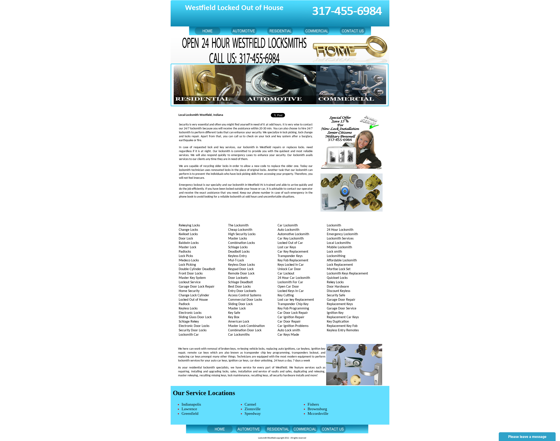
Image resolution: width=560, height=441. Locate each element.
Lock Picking (187, 265)
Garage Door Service (341, 308)
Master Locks (237, 238)
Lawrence (189, 409)
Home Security (189, 291)
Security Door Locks (192, 330)
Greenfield (190, 413)
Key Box (233, 317)
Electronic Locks (190, 313)
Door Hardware (338, 286)
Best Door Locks (239, 286)
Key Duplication (338, 321)
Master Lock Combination (246, 326)
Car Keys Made (288, 335)
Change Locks (188, 230)
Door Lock (186, 238)
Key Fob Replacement (293, 260)
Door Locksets (238, 278)
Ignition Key (335, 313)
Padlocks (185, 251)
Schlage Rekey (189, 321)
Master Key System (192, 278)
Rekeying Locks (189, 225)
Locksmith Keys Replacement (347, 273)
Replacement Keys (340, 304)
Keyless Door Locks (241, 265)
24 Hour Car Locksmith (294, 278)
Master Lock (187, 247)
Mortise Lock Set (338, 269)
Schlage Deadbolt (240, 282)
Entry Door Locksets (242, 291)
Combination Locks (241, 243)
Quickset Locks (337, 278)
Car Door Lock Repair (293, 313)
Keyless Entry (237, 256)
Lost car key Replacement (296, 300)
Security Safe (336, 295)
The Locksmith (238, 225)
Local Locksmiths (339, 243)
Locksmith (334, 225)
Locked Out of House (193, 300)
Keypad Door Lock (241, 269)
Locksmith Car (189, 335)
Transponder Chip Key (293, 304)
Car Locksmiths (239, 335)
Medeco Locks (189, 260)
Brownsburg (317, 409)
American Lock (238, 321)
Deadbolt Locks (239, 251)
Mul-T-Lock (236, 260)
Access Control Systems (244, 295)
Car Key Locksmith (291, 238)
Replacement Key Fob (342, 326)
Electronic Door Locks (194, 326)
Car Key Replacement (293, 251)
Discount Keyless (338, 291)
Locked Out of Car (290, 243)
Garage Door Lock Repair (197, 286)
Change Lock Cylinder (194, 295)
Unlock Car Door (289, 269)
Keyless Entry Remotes (343, 330)
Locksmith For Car (290, 282)
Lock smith (334, 251)
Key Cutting (286, 295)
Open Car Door (288, 286)
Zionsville (253, 409)
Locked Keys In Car (291, 291)
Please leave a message (527, 437)
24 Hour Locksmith (340, 230)
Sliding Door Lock (240, 304)
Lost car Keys (287, 247)
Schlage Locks (238, 247)
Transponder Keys (290, 256)
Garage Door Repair (341, 300)
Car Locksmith (288, 225)
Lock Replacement (340, 265)
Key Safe (234, 313)
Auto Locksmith (288, 230)
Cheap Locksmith (240, 230)
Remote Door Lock (241, 273)
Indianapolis (191, 404)
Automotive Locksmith (293, 234)
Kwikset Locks (188, 234)
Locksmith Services (340, 238)
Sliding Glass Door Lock (195, 317)
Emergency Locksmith (342, 234)
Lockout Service (190, 282)
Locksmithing (336, 256)
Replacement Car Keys (343, 317)
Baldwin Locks (189, 243)
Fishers (313, 404)
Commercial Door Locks (245, 300)
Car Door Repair (289, 321)
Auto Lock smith (289, 330)
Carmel (250, 404)
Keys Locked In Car (291, 265)
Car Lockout (286, 273)
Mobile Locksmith (339, 247)
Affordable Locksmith (342, 260)
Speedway (253, 413)
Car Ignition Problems (293, 326)
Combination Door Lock (244, 330)
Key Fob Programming (293, 308)
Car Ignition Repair (291, 317)
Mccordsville (318, 413)
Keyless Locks (188, 308)
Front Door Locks (191, 273)
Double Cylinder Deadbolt (197, 269)
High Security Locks (242, 234)
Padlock (184, 304)
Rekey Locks (335, 282)
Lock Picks (186, 256)
